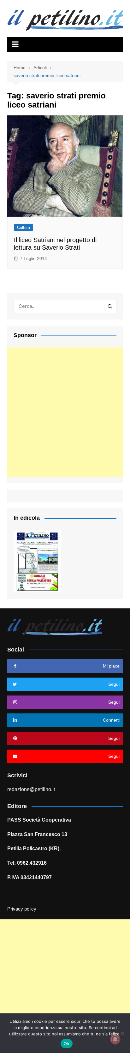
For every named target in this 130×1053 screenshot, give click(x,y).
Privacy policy (21, 909)
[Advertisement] (65, 412)
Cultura (23, 227)
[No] (122, 1033)
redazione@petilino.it (31, 789)
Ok (66, 1043)
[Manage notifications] (115, 1039)
